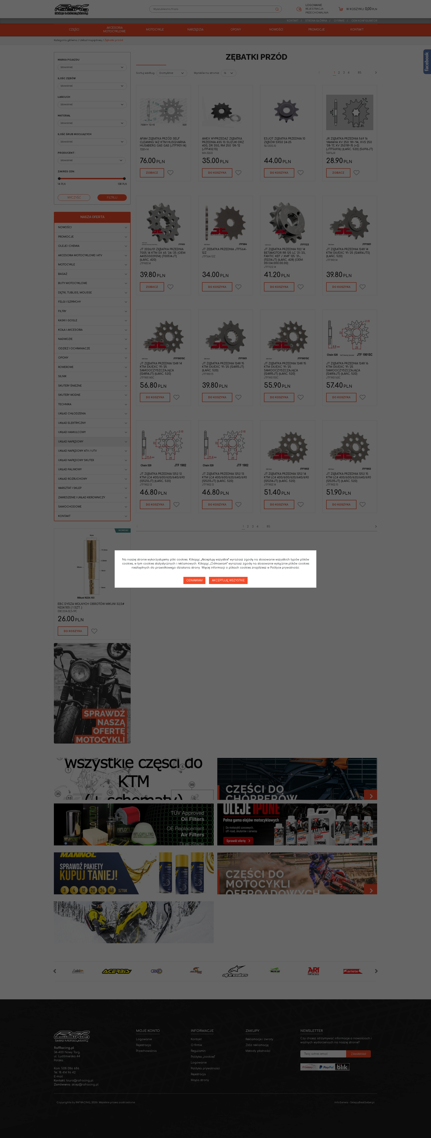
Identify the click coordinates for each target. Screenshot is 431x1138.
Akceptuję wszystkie (228, 580)
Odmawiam (194, 580)
